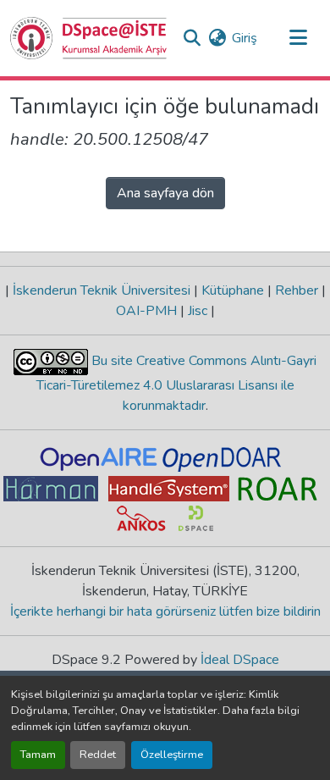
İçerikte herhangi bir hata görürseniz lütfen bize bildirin (165, 611)
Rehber (297, 290)
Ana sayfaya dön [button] (165, 193)
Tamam (38, 754)
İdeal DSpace (240, 659)
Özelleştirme (171, 754)
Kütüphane (232, 290)
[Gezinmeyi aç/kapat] (298, 38)
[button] (89, 38)
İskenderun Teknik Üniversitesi (101, 290)
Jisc (197, 310)
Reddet (98, 754)
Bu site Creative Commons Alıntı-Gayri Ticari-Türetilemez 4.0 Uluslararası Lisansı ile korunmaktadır (176, 383)
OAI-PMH (148, 310)
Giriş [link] (244, 38)
